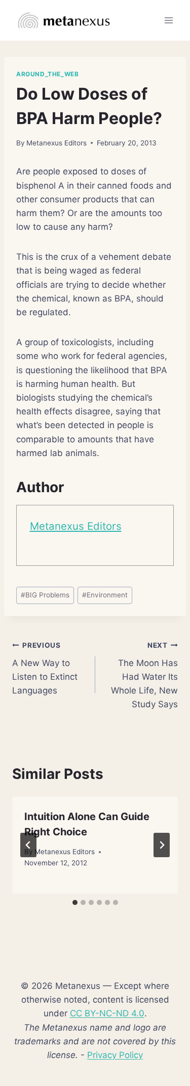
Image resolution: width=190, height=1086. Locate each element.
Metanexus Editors (56, 143)
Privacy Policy (115, 1055)
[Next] (162, 845)
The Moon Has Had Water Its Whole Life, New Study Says (144, 675)
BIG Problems (45, 595)
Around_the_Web (47, 74)
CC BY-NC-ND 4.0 (107, 1013)
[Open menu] (168, 20)
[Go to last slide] (28, 845)
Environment (105, 595)
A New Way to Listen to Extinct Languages (45, 668)
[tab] (75, 902)
